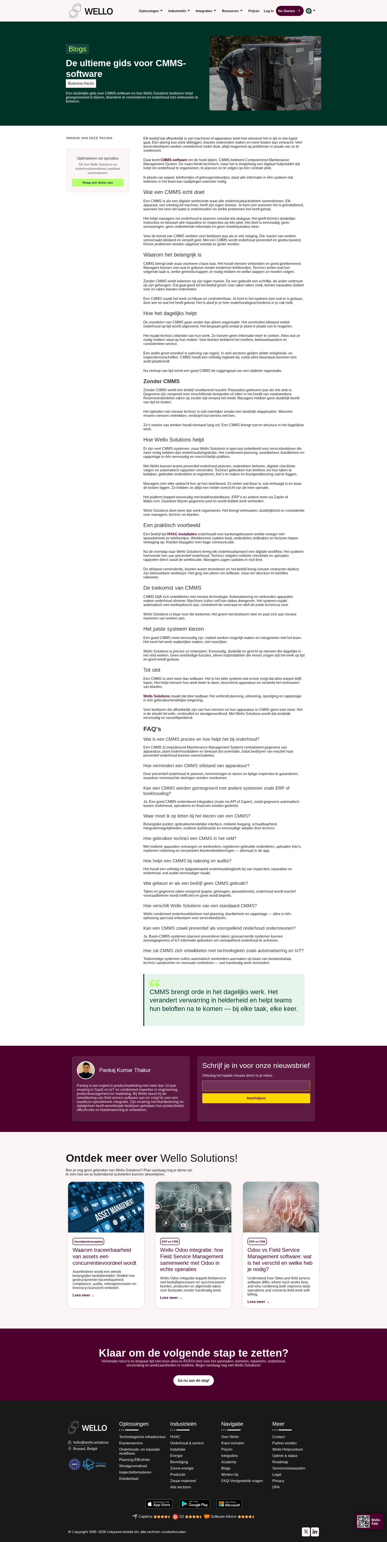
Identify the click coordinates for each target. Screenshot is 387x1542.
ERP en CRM (170, 1241)
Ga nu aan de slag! (193, 1380)
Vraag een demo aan (97, 182)
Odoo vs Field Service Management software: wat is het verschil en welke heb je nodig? (279, 1259)
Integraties (204, 11)
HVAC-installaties (182, 534)
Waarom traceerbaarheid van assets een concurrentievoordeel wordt (104, 1256)
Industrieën (177, 11)
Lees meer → (84, 1295)
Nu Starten (287, 11)
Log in (269, 11)
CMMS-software (174, 160)
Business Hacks (81, 83)
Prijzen (253, 11)
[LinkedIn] (306, 1531)
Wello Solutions (156, 696)
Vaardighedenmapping (88, 1241)
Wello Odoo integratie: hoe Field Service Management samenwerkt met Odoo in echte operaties (191, 1259)
